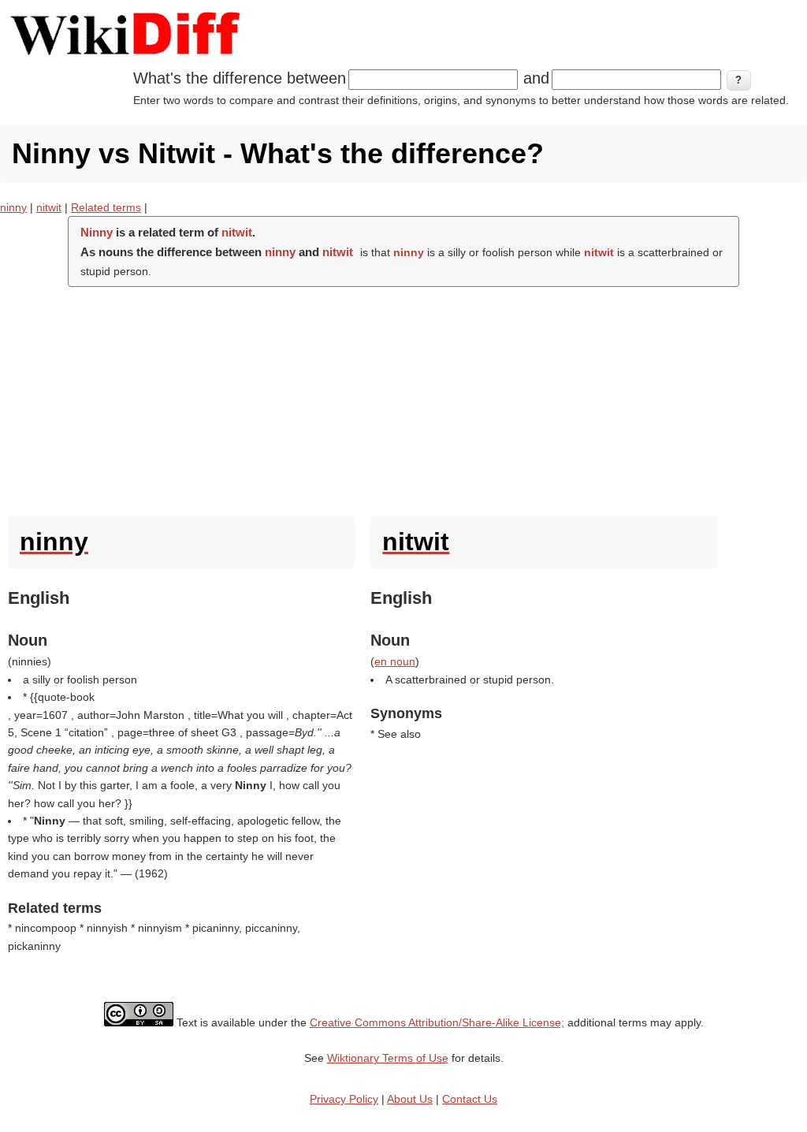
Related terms (106, 207)
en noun (394, 661)
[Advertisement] (403, 397)
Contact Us (469, 1099)
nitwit (48, 207)
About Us (410, 1099)
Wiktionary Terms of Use (387, 1058)
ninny (13, 207)
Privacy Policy (344, 1099)
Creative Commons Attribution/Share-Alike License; (437, 1022)
